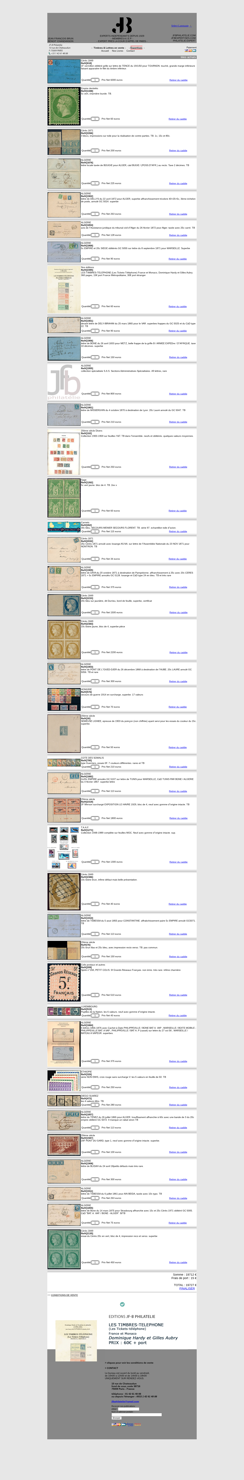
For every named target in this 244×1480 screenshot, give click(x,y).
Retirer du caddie (178, 80)
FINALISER (187, 1288)
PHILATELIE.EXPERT (184, 40)
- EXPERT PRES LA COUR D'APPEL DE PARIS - (122, 41)
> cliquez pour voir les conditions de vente (129, 1362)
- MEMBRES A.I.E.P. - (122, 38)
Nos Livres (117, 50)
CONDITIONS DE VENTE (64, 1295)
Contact (130, 50)
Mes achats (188, 57)
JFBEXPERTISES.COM (183, 38)
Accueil (105, 50)
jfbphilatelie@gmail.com (125, 1401)
